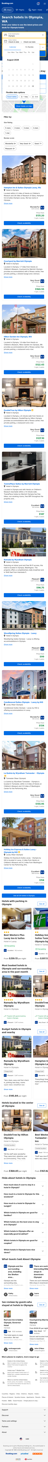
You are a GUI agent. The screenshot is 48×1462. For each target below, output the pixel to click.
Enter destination (13, 34)
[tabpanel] (21, 75)
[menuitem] (7, 9)
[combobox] (24, 36)
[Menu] (45, 3)
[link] (8, 128)
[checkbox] (33, 64)
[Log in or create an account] (38, 3)
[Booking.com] (7, 3)
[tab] (12, 47)
